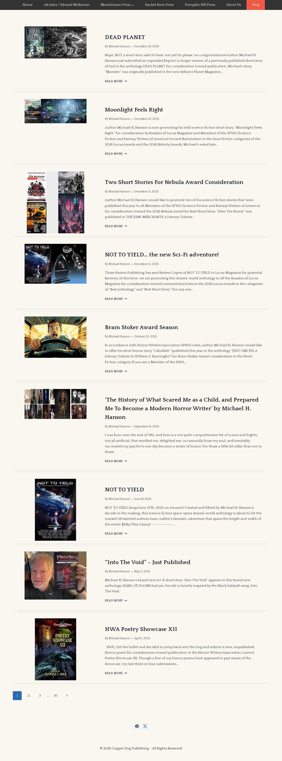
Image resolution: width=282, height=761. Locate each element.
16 (55, 695)
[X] (145, 726)
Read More (116, 81)
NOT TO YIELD (124, 489)
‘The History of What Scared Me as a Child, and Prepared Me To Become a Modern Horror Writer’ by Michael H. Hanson (182, 408)
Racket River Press (159, 5)
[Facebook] (136, 726)
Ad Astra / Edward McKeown (67, 5)
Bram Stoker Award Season (141, 327)
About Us (233, 5)
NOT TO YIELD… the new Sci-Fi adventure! (162, 254)
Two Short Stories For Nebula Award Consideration (174, 182)
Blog (255, 5)
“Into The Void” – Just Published (148, 562)
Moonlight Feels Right (134, 110)
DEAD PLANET (125, 37)
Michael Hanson (119, 46)
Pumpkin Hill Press (200, 5)
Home (28, 5)
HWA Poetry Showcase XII (141, 629)
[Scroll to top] (248, 736)
